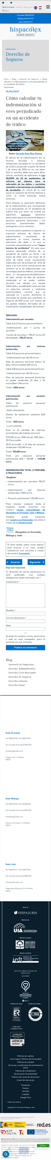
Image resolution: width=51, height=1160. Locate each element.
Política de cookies (12, 1157)
